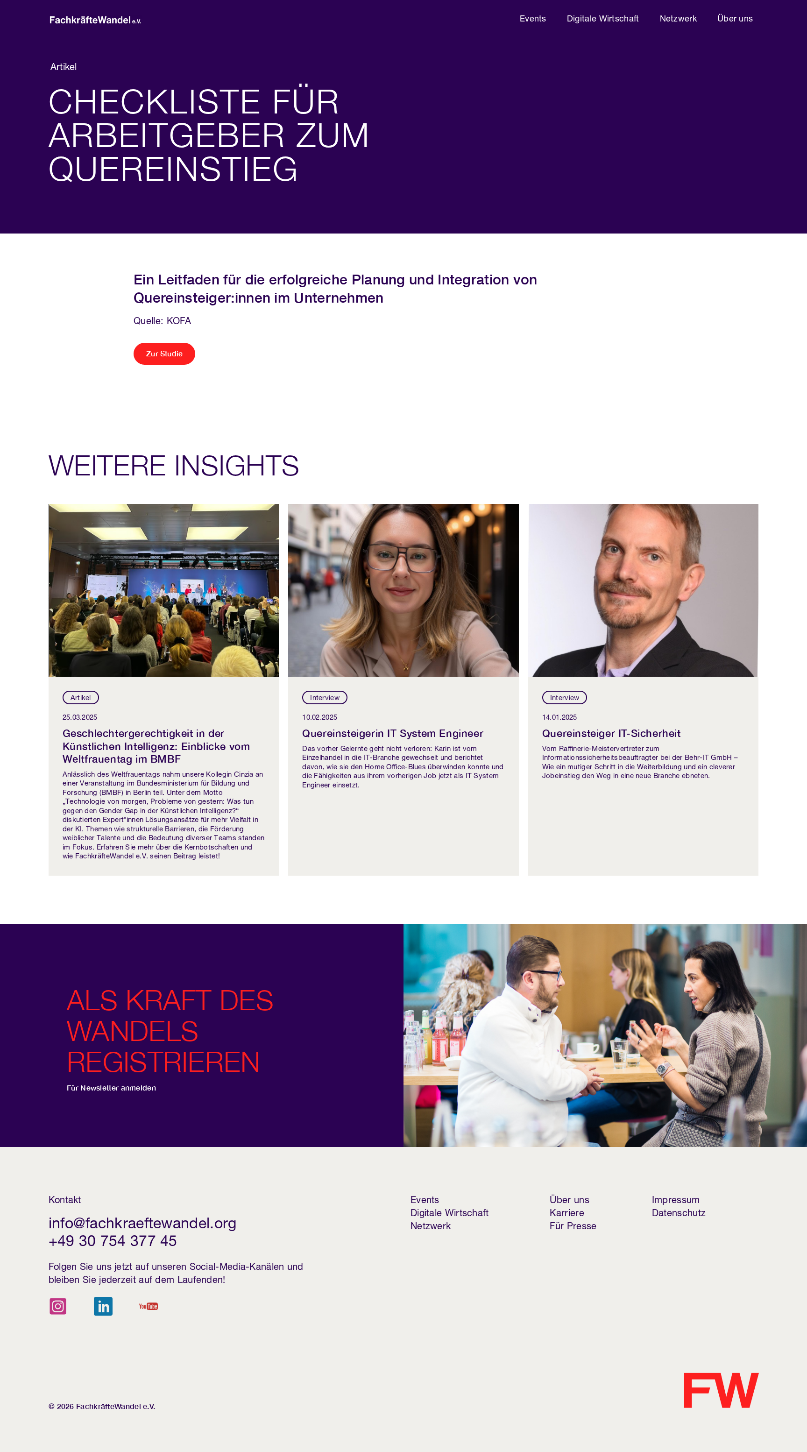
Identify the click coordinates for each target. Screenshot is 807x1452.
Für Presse (573, 1227)
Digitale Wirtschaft (603, 19)
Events (533, 19)
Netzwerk (678, 19)
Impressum (676, 1201)
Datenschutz (679, 1214)
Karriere (567, 1214)
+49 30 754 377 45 (113, 1242)
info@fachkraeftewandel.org (143, 1225)
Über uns (735, 19)
